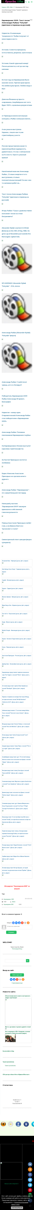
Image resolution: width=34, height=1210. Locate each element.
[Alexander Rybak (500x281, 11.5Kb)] (2, 390)
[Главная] (3, 1126)
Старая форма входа (17, 983)
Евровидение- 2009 (9, 899)
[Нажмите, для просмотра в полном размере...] (2, 188)
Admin (13, 901)
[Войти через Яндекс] (22, 922)
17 (14, 7)
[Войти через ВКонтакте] (16, 922)
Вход (21, 949)
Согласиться (17, 1207)
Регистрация (15, 949)
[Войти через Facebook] (19, 922)
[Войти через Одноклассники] (28, 922)
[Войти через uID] (13, 922)
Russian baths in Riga (8, 1051)
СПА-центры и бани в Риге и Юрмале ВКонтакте (16, 1074)
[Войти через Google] (25, 922)
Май (11, 7)
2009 (8, 7)
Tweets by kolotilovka (8, 1062)
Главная (4, 7)
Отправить (11, 932)
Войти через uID (17, 975)
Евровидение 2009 (8, 904)
